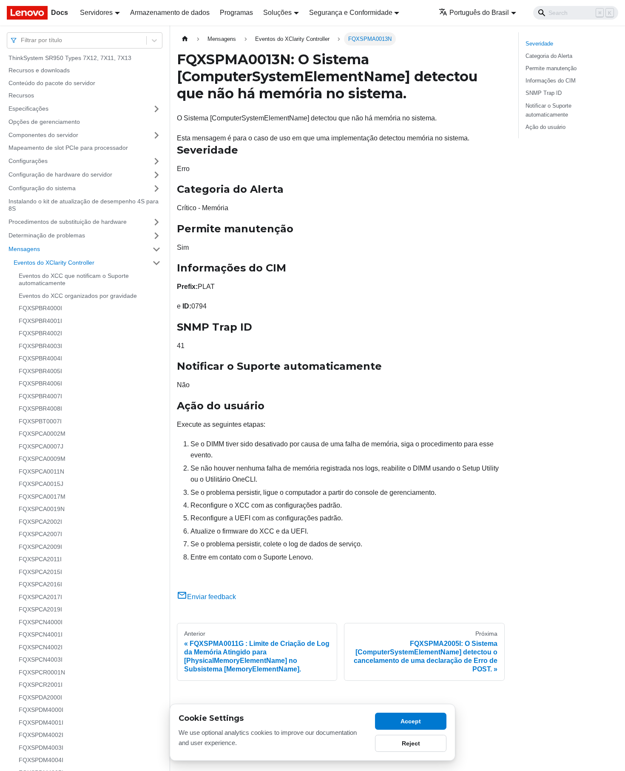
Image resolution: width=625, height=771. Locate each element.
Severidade (539, 43)
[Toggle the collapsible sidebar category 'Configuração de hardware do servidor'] (156, 175)
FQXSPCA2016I (40, 584)
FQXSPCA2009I (40, 546)
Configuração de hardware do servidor (60, 174)
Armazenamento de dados (170, 12)
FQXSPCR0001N (42, 672)
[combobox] (22, 40)
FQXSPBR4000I (40, 308)
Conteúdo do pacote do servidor (52, 83)
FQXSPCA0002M (42, 434)
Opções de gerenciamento (44, 121)
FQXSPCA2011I (40, 559)
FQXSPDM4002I (41, 735)
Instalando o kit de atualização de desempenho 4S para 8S (84, 205)
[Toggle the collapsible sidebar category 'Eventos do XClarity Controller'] (156, 263)
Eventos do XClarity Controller (54, 262)
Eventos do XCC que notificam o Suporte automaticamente (74, 279)
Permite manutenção (551, 68)
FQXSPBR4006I (40, 383)
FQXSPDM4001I (41, 722)
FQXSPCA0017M (42, 496)
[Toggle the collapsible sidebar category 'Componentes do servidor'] (156, 135)
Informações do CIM (551, 80)
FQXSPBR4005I (40, 371)
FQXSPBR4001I (40, 320)
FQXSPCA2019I (40, 609)
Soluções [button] (277, 12)
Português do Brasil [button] (479, 12)
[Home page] (185, 39)
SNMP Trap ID (544, 93)
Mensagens (24, 249)
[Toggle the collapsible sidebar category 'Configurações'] (156, 161)
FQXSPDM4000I (41, 710)
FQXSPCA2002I (40, 521)
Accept (411, 721)
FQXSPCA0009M (42, 459)
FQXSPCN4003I (40, 660)
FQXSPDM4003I (41, 747)
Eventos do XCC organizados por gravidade (78, 295)
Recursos (21, 95)
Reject (411, 743)
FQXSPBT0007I (40, 421)
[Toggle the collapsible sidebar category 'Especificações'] (156, 109)
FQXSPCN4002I (40, 647)
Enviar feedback (211, 596)
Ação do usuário (545, 127)
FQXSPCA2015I (40, 571)
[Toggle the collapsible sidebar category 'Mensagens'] (156, 249)
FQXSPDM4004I (41, 760)
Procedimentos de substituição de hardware (68, 221)
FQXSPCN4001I (40, 634)
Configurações (28, 160)
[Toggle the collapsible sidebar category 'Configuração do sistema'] (156, 188)
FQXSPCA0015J (41, 484)
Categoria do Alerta (549, 56)
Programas (236, 12)
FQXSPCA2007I (40, 534)
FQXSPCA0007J (41, 446)
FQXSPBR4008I (40, 408)
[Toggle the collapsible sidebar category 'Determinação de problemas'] (156, 236)
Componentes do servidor (43, 134)
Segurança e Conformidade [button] (350, 12)
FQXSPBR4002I (40, 333)
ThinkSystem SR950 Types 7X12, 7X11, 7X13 (70, 57)
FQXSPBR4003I (40, 346)
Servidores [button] (96, 12)
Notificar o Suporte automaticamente (548, 110)
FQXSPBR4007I (40, 396)
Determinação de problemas (47, 235)
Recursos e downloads (39, 70)
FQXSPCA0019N (42, 509)
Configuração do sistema (42, 188)
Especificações (28, 108)
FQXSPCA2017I (40, 597)
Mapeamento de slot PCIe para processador (68, 148)
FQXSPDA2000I (40, 697)
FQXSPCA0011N (41, 471)
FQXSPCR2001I (40, 685)
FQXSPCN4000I (40, 622)
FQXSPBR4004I (40, 358)
